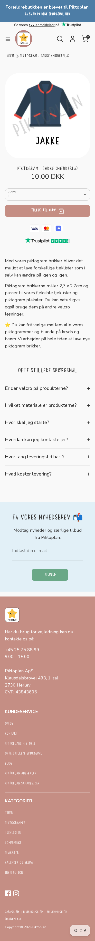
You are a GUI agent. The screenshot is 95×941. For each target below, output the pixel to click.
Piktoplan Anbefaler (20, 773)
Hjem (10, 56)
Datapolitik (12, 912)
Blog (8, 764)
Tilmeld (50, 575)
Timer (9, 813)
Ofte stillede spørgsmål (23, 754)
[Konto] (72, 37)
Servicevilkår (13, 919)
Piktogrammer (15, 823)
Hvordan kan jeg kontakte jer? (36, 439)
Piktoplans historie (20, 744)
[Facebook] (8, 893)
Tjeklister (13, 833)
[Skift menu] (8, 38)
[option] (47, 115)
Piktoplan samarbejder (22, 784)
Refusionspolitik (57, 912)
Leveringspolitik (33, 912)
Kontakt (11, 734)
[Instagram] (16, 893)
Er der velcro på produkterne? (36, 388)
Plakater (12, 853)
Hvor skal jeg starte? (27, 422)
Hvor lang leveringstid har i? (35, 456)
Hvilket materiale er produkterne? (41, 405)
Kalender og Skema (19, 863)
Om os (9, 724)
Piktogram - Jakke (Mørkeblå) (44, 56)
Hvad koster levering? (28, 474)
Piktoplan (39, 927)
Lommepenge (13, 843)
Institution (14, 873)
